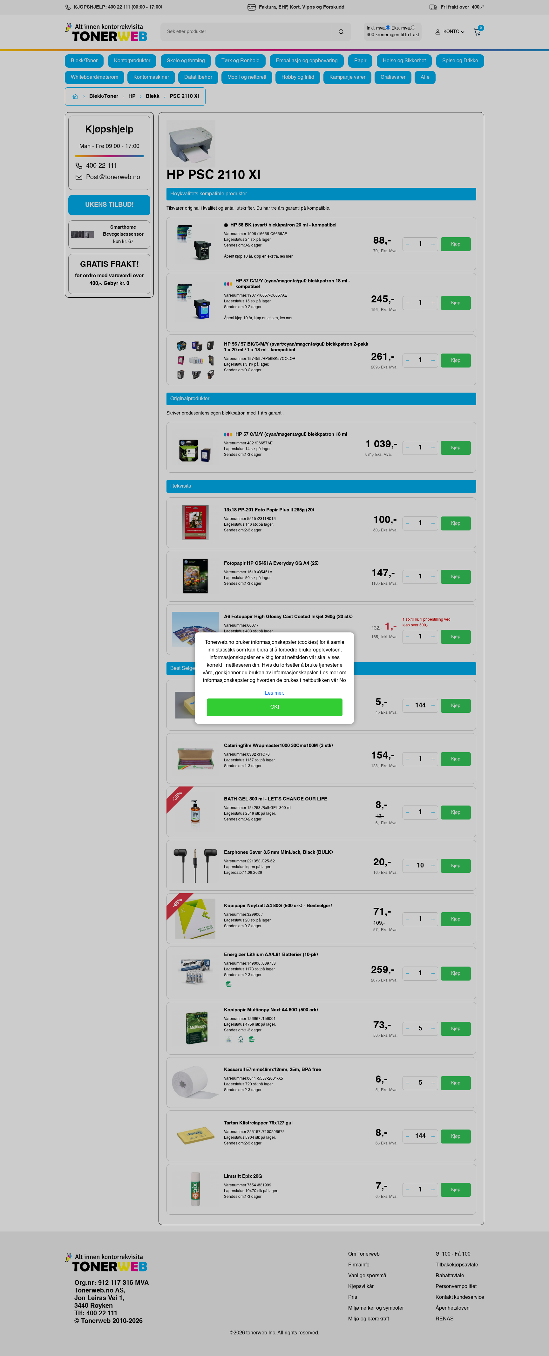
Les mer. (274, 693)
